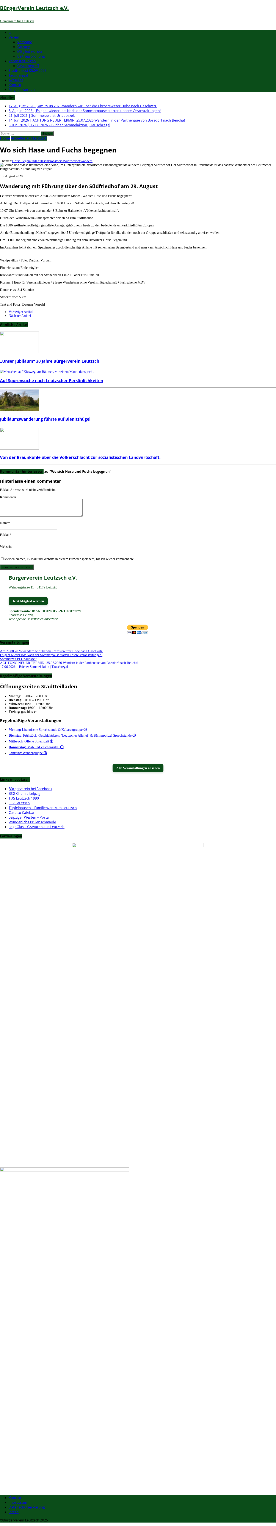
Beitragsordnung (31, 56)
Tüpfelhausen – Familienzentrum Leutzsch (43, 807)
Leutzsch (42, 161)
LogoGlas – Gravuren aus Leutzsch (36, 826)
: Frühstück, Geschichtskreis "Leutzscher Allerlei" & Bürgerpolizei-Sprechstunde (72, 735)
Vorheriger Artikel (21, 312)
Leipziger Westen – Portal (29, 817)
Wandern (86, 161)
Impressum (18, 1502)
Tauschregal (18, 75)
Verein (14, 37)
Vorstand (24, 42)
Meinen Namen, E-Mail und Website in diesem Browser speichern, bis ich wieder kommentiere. (69, 559)
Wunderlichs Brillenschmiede (32, 822)
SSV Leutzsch (19, 803)
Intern (14, 1512)
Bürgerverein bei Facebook (30, 788)
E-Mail (4, 535)
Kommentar (8, 497)
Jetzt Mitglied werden (28, 601)
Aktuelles (16, 80)
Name (4, 523)
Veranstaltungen (22, 61)
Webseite (6, 546)
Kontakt (15, 84)
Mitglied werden (30, 51)
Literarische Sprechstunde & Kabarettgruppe (48, 729)
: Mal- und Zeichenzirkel (36, 747)
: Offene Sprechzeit (31, 741)
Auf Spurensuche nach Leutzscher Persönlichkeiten (51, 380)
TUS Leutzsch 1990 (24, 798)
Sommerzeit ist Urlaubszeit (18, 659)
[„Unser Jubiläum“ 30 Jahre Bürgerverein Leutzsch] (19, 352)
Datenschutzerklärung (27, 1507)
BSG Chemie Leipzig (24, 793)
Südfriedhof (72, 161)
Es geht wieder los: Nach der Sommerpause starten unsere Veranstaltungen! (51, 655)
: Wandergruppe (28, 753)
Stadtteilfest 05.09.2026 (27, 70)
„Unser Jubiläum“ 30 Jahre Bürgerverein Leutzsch (49, 361)
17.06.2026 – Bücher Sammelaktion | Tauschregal (34, 666)
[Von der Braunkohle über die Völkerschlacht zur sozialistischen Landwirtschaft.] (19, 448)
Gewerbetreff (28, 65)
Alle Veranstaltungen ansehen (138, 768)
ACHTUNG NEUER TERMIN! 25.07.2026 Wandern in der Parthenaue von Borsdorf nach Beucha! (69, 663)
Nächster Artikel (20, 315)
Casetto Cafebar (22, 812)
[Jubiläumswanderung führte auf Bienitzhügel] (19, 410)
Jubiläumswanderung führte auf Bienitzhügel (45, 419)
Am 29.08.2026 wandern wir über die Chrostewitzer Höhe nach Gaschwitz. (51, 651)
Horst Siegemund (24, 161)
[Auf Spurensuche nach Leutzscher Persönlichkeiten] (47, 371)
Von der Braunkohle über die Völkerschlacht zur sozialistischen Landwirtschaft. (80, 457)
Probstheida (56, 161)
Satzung (23, 46)
